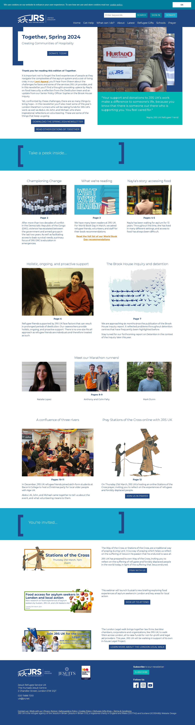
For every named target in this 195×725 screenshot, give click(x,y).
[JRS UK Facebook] (136, 685)
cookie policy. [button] (116, 5)
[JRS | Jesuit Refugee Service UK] (38, 19)
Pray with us (137, 570)
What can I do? (105, 22)
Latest (131, 22)
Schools (161, 22)
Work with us (36, 711)
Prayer (172, 22)
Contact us (23, 711)
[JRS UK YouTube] (150, 685)
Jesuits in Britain (59, 713)
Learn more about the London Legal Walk (137, 647)
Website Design (169, 713)
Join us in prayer (137, 496)
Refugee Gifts (145, 22)
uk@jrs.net (24, 698)
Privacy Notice (50, 711)
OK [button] (182, 5)
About (121, 22)
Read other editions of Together (57, 129)
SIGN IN (156, 15)
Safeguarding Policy (68, 711)
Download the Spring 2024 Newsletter (58, 121)
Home (77, 22)
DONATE (171, 15)
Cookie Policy (85, 711)
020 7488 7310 (26, 695)
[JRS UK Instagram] (143, 685)
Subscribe (141, 672)
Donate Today (58, 53)
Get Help (88, 22)
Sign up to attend (137, 602)
